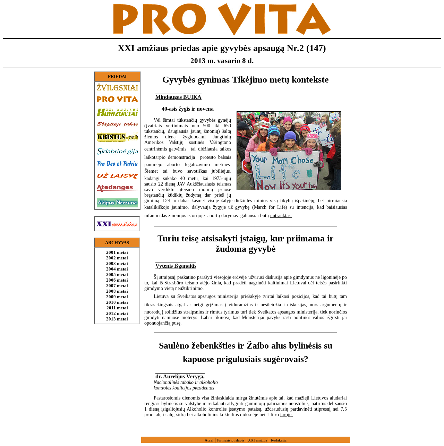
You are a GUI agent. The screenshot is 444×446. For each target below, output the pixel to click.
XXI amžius (257, 440)
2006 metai (117, 280)
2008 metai (117, 291)
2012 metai (117, 313)
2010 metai (117, 302)
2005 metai (117, 274)
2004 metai (117, 269)
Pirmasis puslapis (230, 440)
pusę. (177, 323)
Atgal (209, 440)
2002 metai (117, 257)
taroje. (286, 414)
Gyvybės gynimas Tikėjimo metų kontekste (245, 80)
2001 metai (117, 252)
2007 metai (117, 285)
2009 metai (117, 296)
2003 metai (117, 263)
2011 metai (117, 307)
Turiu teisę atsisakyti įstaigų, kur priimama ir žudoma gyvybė (245, 243)
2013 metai (117, 318)
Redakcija (279, 440)
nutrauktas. (281, 215)
